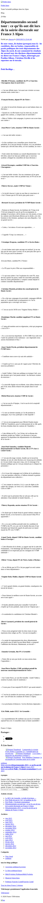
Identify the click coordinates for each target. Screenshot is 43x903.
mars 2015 (9, 822)
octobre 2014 (9, 830)
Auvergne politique (15, 867)
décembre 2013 (10, 846)
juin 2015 (8, 818)
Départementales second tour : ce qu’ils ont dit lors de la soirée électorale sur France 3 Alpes (22, 805)
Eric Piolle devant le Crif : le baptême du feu (20, 800)
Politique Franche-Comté (19, 882)
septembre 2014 (10, 832)
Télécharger (5, 893)
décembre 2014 (10, 826)
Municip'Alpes (12, 878)
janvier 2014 (9, 844)
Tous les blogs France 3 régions (12, 885)
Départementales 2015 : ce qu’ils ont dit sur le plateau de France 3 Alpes (21, 809)
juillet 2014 (9, 834)
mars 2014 (9, 840)
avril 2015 (8, 820)
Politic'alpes (5, 5)
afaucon (11, 39)
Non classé (9, 856)
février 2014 (9, 842)
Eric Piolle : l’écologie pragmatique (17, 802)
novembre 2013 (10, 848)
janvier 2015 (9, 824)
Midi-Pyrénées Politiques (19, 874)
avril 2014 (8, 838)
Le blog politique (13, 871)
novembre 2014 (10, 828)
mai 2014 (8, 836)
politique (4, 763)
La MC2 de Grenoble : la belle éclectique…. (20, 798)
